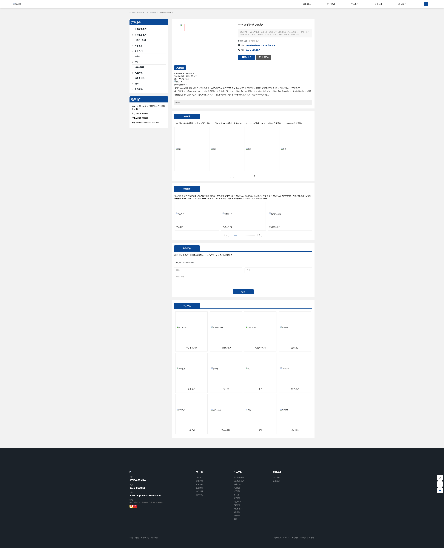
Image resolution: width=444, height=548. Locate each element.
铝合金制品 (226, 430)
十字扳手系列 (151, 12)
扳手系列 (191, 389)
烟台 (308, 538)
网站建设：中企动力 (299, 538)
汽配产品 (191, 430)
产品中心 (140, 12)
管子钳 (226, 389)
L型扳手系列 (260, 348)
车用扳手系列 (225, 348)
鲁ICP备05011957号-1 (281, 538)
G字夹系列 (295, 389)
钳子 (260, 389)
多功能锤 (295, 430)
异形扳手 (295, 348)
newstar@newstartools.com (148, 122)
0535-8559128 (137, 487)
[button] (232, 176)
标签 (312, 538)
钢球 (260, 430)
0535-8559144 (142, 113)
